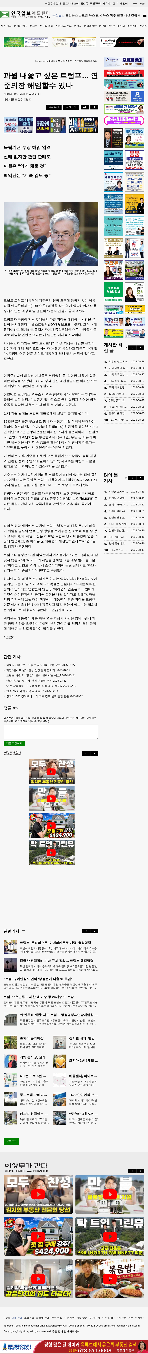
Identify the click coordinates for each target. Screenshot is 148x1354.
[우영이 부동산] (124, 88)
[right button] (94, 753)
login (142, 3)
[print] (85, 107)
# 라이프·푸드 (64, 25)
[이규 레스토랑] (122, 42)
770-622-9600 (93, 1325)
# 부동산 (132, 25)
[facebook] (94, 107)
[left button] (86, 753)
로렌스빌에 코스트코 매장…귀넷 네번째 (119, 517)
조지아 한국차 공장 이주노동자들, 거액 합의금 (119, 504)
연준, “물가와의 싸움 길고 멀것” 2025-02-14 (32, 691)
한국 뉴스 (102, 15)
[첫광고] (26, 42)
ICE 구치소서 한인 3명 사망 (119, 536)
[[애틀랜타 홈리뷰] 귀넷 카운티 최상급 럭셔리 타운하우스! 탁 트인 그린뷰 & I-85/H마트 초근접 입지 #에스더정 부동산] (51, 852)
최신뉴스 (58, 15)
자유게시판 (109, 3)
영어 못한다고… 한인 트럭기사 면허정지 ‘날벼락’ (119, 543)
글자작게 (54, 107)
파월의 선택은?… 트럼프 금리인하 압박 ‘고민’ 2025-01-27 (40, 664)
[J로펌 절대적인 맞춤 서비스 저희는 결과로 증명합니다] (113, 248)
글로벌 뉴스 (87, 15)
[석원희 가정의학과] (113, 309)
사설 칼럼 (130, 15)
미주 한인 (116, 15)
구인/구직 (95, 3)
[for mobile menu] (144, 15)
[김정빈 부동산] (135, 321)
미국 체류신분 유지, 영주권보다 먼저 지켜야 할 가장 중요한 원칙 (119, 374)
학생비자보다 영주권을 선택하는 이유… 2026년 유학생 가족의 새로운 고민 (119, 393)
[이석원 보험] (124, 75)
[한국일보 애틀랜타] (25, 15)
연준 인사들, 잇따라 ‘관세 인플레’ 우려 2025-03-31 (36, 680)
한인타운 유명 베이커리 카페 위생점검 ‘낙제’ (119, 498)
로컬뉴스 (72, 15)
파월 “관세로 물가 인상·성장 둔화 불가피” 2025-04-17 (38, 670)
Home (7, 1317)
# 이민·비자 (20, 25)
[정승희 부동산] (135, 270)
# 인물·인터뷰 (107, 25)
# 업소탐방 (90, 25)
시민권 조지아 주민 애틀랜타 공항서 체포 (119, 491)
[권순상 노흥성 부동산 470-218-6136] (18, 125)
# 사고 (121, 25)
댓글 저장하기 (14, 743)
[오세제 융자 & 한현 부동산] (124, 66)
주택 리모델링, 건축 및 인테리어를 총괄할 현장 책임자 (119, 387)
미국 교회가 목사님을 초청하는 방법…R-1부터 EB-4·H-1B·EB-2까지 (119, 367)
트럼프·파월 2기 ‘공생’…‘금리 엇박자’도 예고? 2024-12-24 (40, 675)
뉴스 (45, 61)
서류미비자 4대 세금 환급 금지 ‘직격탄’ (119, 511)
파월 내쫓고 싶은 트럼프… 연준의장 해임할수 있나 (73, 61)
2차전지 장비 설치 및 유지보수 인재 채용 (120, 419)
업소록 (84, 3)
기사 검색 (122, 3)
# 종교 (78, 25)
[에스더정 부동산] (135, 248)
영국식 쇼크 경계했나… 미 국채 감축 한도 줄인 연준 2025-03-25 (44, 696)
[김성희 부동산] (74, 42)
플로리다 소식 (71, 3)
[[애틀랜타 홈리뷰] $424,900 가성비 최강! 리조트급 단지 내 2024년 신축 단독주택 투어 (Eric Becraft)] (51, 825)
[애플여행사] (135, 309)
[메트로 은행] (135, 182)
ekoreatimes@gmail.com (125, 1325)
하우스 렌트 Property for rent (119, 361)
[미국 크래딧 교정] (83, 125)
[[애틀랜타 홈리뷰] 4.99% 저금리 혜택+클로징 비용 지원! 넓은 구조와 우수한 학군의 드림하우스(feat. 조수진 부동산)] (51, 798)
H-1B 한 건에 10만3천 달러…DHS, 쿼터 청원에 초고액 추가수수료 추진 (119, 406)
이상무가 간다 (53, 3)
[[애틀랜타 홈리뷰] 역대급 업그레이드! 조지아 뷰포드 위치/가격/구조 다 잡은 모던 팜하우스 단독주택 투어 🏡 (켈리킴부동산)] (38, 1278)
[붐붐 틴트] (135, 160)
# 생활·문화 (46, 25)
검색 (130, 1317)
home (38, 61)
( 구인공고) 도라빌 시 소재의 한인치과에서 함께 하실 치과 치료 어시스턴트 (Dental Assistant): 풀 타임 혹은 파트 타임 (119, 400)
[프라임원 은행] (113, 160)
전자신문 (121, 1317)
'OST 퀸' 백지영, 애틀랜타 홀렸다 (119, 524)
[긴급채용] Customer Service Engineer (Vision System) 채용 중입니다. (119, 380)
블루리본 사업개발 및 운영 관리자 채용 (119, 413)
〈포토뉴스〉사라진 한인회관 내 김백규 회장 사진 (120, 549)
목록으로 (11, 1141)
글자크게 (71, 107)
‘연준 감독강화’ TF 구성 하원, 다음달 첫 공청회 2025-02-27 (41, 685)
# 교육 (33, 25)
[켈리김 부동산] (135, 138)
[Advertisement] (51, 894)
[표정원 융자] (51, 125)
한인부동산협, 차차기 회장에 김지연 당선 (119, 530)
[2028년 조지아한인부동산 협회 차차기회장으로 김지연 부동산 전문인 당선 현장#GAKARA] (51, 771)
